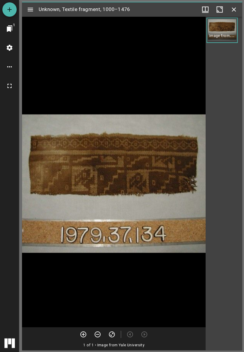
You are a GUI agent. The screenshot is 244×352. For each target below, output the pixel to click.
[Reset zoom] (112, 334)
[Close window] (234, 9)
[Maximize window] (219, 9)
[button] (222, 30)
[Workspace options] (9, 67)
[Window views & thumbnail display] (205, 9)
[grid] (224, 183)
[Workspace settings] (9, 48)
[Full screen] (9, 86)
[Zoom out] (97, 334)
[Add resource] (9, 9)
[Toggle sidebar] (30, 9)
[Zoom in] (83, 334)
